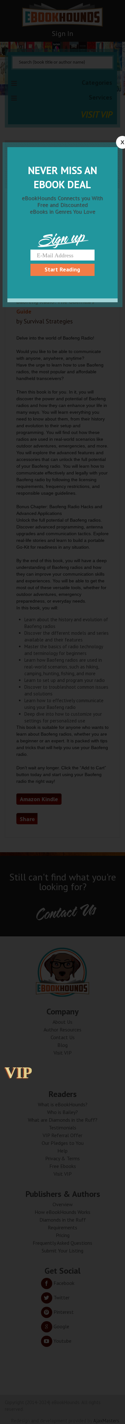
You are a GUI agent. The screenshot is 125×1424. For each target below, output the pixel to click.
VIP (18, 1073)
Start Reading (62, 269)
